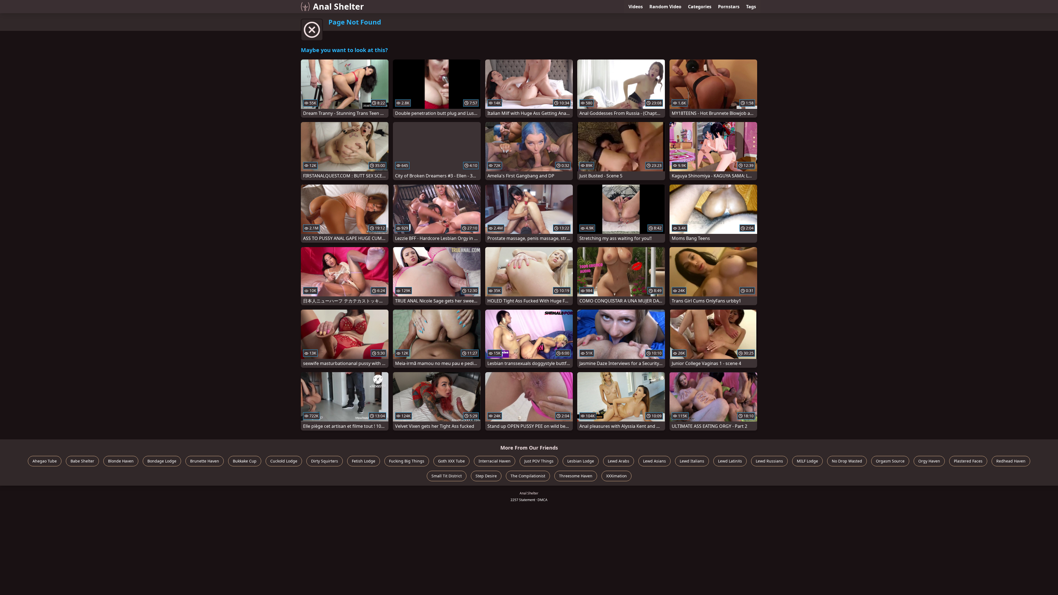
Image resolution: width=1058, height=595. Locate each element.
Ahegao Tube (45, 461)
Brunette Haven (204, 461)
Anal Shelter (338, 6)
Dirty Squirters (324, 461)
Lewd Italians (692, 461)
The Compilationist (528, 475)
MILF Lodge (807, 461)
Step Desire (486, 475)
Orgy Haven (929, 461)
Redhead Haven (1010, 461)
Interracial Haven (495, 461)
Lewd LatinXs (730, 461)
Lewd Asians (654, 461)
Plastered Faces (968, 461)
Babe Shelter (82, 461)
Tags (751, 7)
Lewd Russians (769, 461)
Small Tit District (446, 475)
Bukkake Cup (245, 461)
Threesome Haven (575, 475)
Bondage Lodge (161, 461)
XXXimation (616, 475)
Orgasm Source (890, 461)
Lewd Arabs (618, 461)
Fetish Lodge (363, 461)
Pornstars (728, 7)
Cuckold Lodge (283, 461)
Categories (699, 7)
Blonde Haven (121, 461)
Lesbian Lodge (580, 461)
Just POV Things (539, 461)
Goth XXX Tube (451, 461)
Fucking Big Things (406, 461)
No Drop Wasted (847, 461)
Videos (635, 7)
